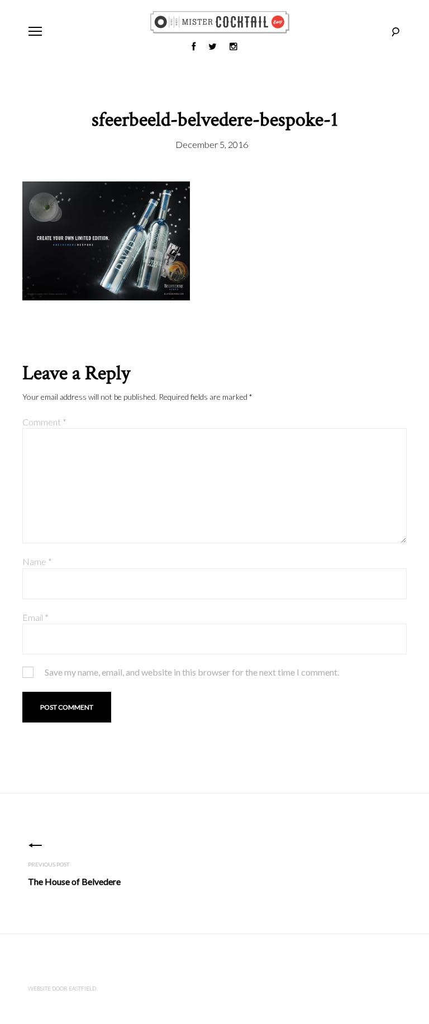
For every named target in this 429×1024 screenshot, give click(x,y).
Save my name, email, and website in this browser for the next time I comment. (192, 672)
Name (37, 561)
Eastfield (82, 988)
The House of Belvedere (74, 881)
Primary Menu (35, 31)
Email (35, 617)
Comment (44, 422)
